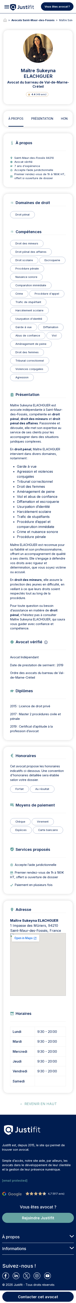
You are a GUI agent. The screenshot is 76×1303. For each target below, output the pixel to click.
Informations (14, 1248)
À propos (15, 118)
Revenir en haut (40, 1104)
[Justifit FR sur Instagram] (39, 1275)
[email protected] (14, 1180)
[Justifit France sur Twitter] (28, 1275)
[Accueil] (7, 20)
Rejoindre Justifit (38, 1218)
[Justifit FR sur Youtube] (49, 1275)
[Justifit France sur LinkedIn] (18, 1275)
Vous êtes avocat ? (57, 6)
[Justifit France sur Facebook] (7, 1275)
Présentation (42, 118)
